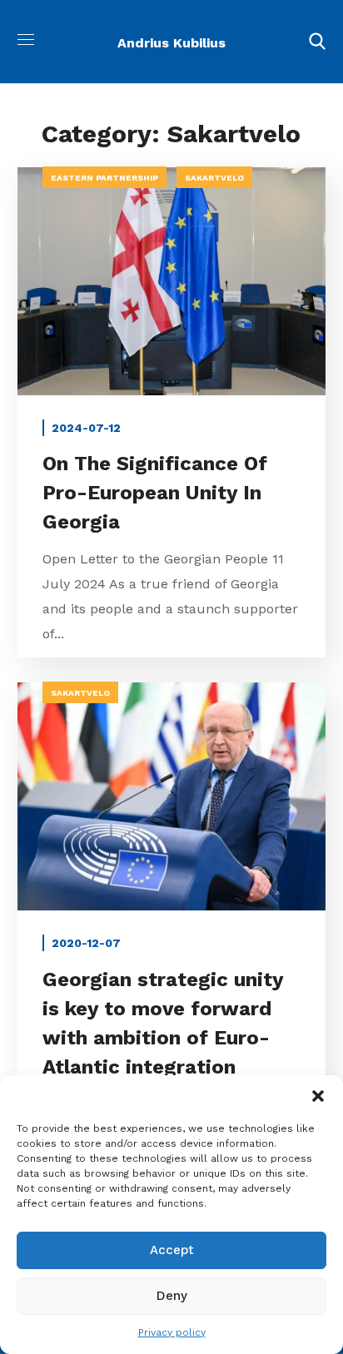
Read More (171, 281)
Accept (172, 1249)
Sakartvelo (214, 177)
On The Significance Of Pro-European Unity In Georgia (154, 492)
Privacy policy (172, 1332)
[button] (318, 1096)
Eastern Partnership (104, 177)
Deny (172, 1295)
